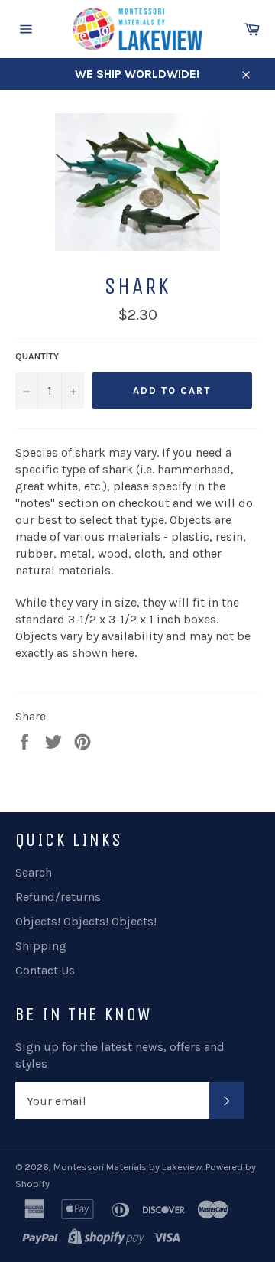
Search (33, 872)
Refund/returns (58, 897)
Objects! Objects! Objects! (86, 921)
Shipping (40, 945)
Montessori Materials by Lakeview (127, 1167)
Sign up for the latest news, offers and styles (120, 1055)
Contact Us (45, 970)
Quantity (37, 356)
